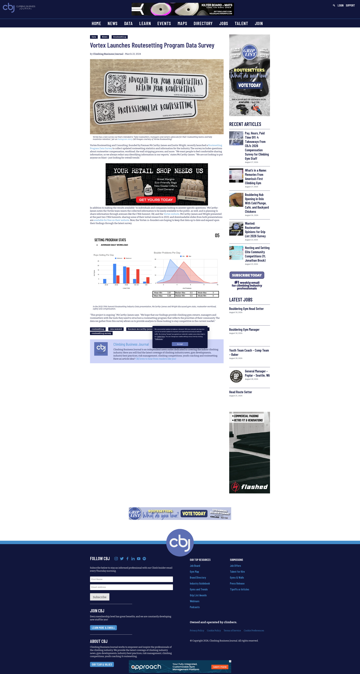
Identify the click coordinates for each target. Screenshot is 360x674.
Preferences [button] (159, 339)
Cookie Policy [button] (161, 336)
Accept (180, 344)
